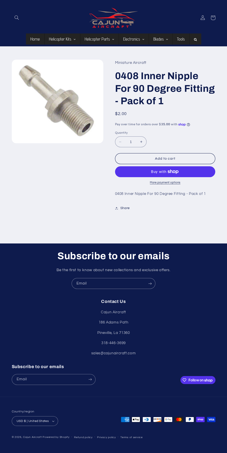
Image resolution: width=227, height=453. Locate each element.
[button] (17, 18)
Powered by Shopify (56, 437)
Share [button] (125, 208)
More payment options (165, 182)
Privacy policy (106, 437)
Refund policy (83, 437)
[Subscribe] (150, 283)
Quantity (121, 132)
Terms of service (131, 437)
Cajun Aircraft (32, 437)
